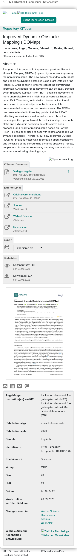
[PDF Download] (6, 173)
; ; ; (38, 51)
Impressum (34, 1)
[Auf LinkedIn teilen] (12, 385)
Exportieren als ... (28, 247)
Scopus (17, 205)
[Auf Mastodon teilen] (26, 385)
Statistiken (11, 257)
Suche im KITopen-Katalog (38, 19)
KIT (5, 1)
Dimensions (20, 226)
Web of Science (22, 216)
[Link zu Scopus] (7, 207)
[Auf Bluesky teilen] (20, 385)
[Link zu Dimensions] (7, 228)
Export (8, 239)
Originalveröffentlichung (27, 194)
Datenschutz (50, 1)
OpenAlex (47, 522)
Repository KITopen (17, 28)
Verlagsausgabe (22, 171)
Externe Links (12, 187)
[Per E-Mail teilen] (5, 385)
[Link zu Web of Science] (7, 217)
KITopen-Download (16, 164)
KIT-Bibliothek (17, 1)
